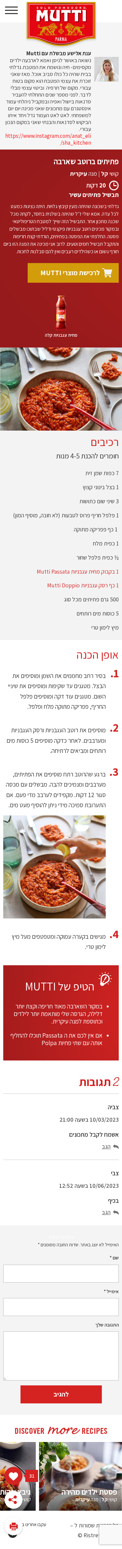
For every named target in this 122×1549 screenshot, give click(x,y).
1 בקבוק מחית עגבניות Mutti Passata (77, 571)
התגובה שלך (107, 1325)
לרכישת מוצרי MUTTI (70, 272)
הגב (106, 1146)
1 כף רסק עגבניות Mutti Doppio (83, 585)
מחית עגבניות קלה (61, 335)
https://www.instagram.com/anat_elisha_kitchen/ (48, 139)
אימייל (111, 1291)
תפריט (11, 11)
